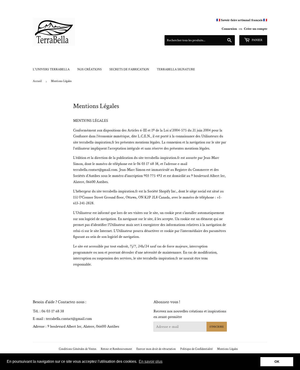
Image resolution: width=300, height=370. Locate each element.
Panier (256, 40)
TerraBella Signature (176, 69)
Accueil (37, 81)
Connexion (229, 29)
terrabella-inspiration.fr (96, 142)
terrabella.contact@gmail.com (95, 169)
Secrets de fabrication (129, 69)
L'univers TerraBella (51, 69)
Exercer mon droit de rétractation (156, 349)
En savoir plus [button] (150, 361)
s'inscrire (217, 327)
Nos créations (89, 69)
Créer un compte (255, 29)
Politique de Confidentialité (196, 349)
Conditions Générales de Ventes (77, 349)
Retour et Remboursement (116, 349)
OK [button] (276, 361)
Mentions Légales (227, 349)
